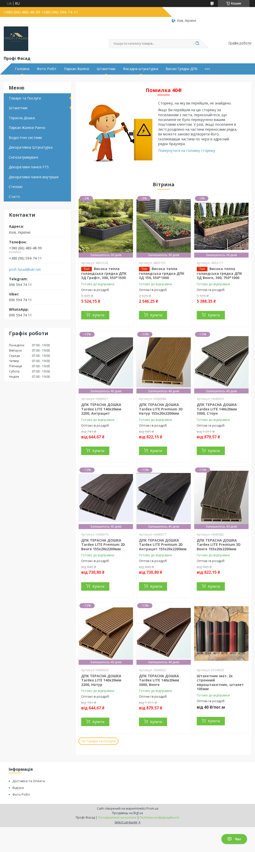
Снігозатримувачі (23, 157)
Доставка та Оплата (28, 781)
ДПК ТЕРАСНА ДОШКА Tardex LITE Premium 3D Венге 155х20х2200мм (219, 544)
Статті (14, 196)
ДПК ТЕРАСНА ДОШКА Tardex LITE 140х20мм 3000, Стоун (217, 409)
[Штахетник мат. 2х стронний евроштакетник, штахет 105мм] (221, 633)
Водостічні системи (25, 137)
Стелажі (15, 186)
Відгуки (18, 787)
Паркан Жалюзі (76, 69)
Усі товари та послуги (98, 741)
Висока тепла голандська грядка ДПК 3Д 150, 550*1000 (161, 273)
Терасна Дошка (22, 117)
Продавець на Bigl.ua (127, 813)
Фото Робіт (47, 69)
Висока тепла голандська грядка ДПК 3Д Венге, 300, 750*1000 (219, 273)
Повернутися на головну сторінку (186, 150)
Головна (22, 69)
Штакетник (106, 69)
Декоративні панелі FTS (29, 167)
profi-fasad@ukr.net (25, 269)
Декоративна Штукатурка (31, 147)
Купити (98, 315)
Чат (238, 839)
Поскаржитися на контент (117, 817)
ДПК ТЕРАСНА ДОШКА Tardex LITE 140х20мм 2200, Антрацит (101, 409)
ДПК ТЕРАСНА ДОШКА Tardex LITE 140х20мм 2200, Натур (101, 680)
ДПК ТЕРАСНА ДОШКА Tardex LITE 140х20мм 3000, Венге (159, 680)
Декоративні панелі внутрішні (34, 177)
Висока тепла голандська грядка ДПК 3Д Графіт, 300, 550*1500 (104, 273)
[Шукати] (197, 43)
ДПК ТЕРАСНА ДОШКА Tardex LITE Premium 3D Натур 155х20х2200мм (161, 409)
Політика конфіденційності (159, 817)
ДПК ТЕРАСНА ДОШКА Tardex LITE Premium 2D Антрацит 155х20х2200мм (163, 544)
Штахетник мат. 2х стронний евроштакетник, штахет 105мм (220, 682)
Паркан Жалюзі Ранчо (27, 127)
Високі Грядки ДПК (181, 69)
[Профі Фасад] (16, 38)
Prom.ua (152, 808)
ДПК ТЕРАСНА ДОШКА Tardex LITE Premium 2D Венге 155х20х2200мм (103, 544)
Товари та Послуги (25, 98)
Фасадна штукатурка (140, 69)
